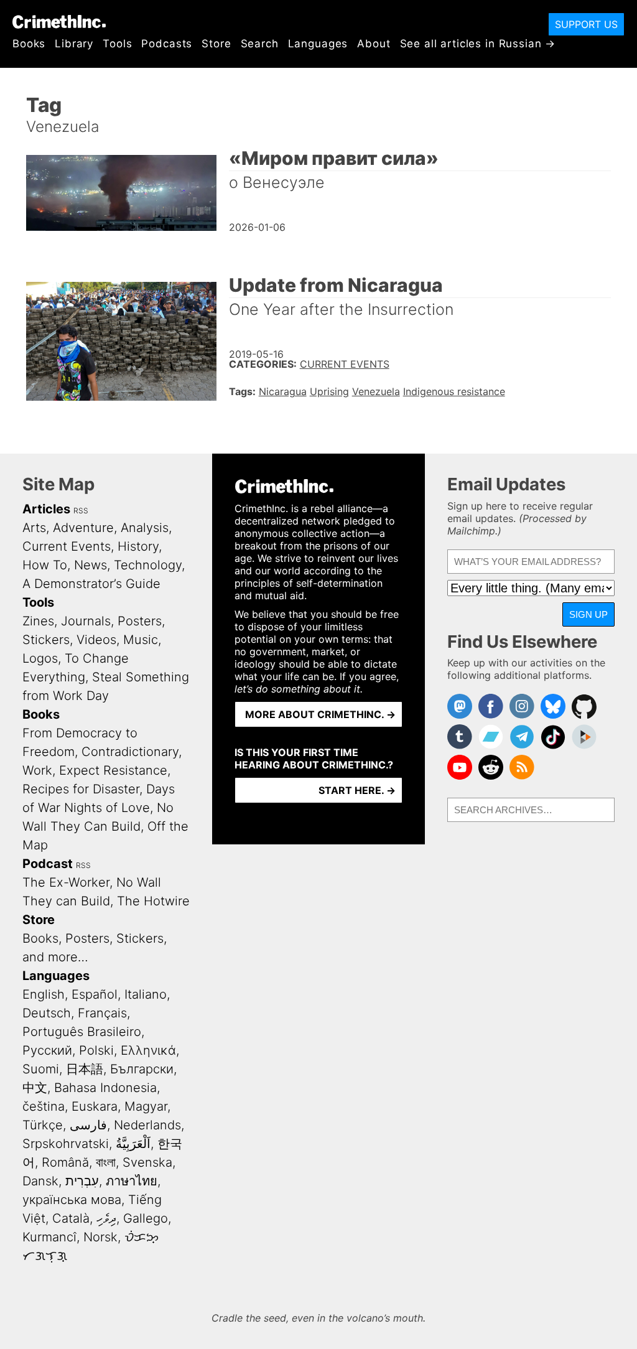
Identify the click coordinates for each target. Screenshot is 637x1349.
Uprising (329, 391)
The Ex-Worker (65, 882)
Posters (140, 621)
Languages (318, 43)
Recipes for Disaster (80, 789)
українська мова (71, 1199)
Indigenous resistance (454, 391)
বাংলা (106, 1162)
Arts (34, 527)
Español (95, 994)
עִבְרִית (82, 1181)
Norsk (100, 1237)
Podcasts (166, 43)
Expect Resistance (113, 770)
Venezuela (376, 391)
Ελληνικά (148, 1050)
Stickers (46, 639)
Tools (117, 43)
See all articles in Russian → (478, 43)
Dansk (40, 1181)
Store (216, 43)
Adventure (83, 527)
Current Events (344, 364)
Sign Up (588, 614)
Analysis (145, 527)
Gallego (145, 1218)
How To (44, 565)
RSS (80, 510)
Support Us (586, 24)
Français (102, 1013)
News (90, 565)
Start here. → (357, 790)
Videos (96, 639)
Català (71, 1218)
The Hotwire (153, 901)
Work (37, 770)
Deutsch (46, 1013)
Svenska (147, 1162)
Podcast (47, 863)
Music (140, 639)
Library (74, 43)
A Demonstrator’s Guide (91, 583)
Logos (40, 658)
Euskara (95, 1106)
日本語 (84, 1069)
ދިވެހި (106, 1218)
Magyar (145, 1106)
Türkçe (42, 1125)
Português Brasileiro (81, 1031)
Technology (148, 565)
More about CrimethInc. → (320, 714)
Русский (47, 1050)
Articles (46, 509)
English (43, 994)
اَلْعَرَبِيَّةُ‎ (133, 1143)
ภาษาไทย (131, 1181)
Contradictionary (130, 751)
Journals (86, 621)
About (373, 43)
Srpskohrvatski (65, 1143)
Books (28, 43)
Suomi (40, 1069)
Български (142, 1069)
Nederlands (147, 1125)
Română (65, 1162)
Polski (96, 1050)
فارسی (88, 1125)
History (138, 546)
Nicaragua (283, 391)
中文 (34, 1087)
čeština (43, 1106)
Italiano (145, 994)
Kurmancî (49, 1237)
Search (260, 43)
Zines (38, 621)
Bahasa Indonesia (105, 1087)
